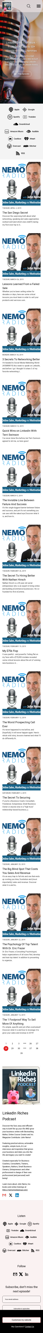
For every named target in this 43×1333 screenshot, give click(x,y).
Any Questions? (17, 1326)
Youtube (32, 117)
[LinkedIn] (27, 1274)
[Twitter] (21, 1274)
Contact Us (29, 1326)
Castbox (17, 139)
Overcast (17, 146)
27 (37, 1043)
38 (37, 1048)
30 (19, 1048)
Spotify (16, 117)
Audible (35, 131)
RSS (23, 153)
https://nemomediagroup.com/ (15, 1190)
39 (21, 1053)
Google (31, 109)
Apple (16, 109)
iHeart (32, 139)
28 (6, 1048)
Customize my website (21, 1320)
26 (31, 1043)
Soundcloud (24, 124)
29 (12, 1048)
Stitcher (32, 146)
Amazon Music (16, 131)
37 (31, 1048)
